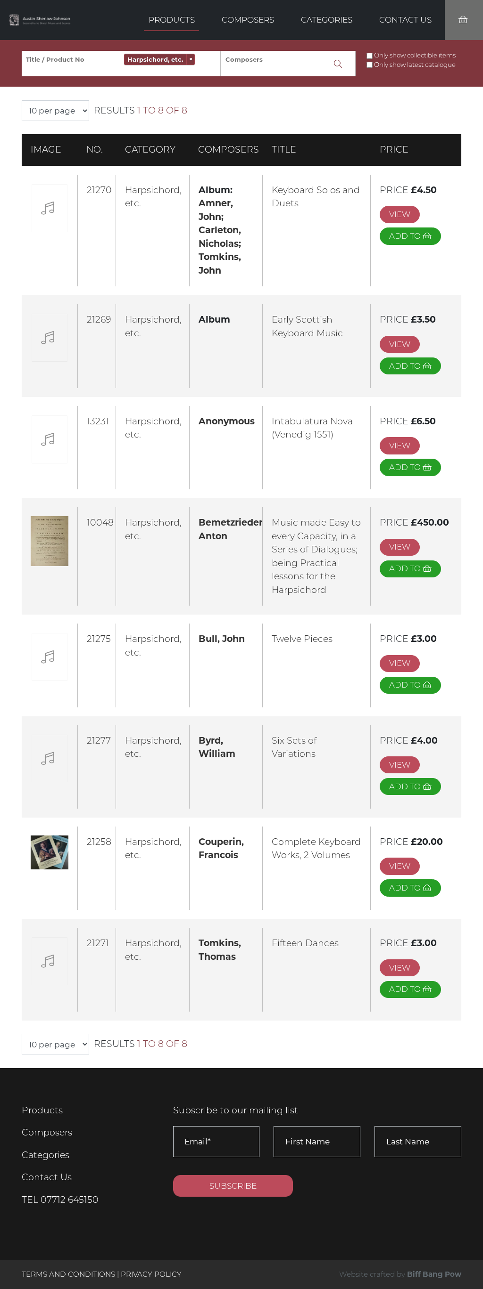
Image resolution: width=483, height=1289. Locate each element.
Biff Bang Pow (434, 1274)
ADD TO (406, 236)
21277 (99, 740)
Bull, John (222, 638)
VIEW (399, 214)
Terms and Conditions (69, 1274)
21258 (99, 841)
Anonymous (227, 421)
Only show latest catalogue (415, 64)
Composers (248, 19)
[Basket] (464, 20)
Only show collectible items (415, 55)
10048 (100, 522)
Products (172, 19)
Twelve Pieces (302, 638)
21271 (98, 943)
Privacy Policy (151, 1274)
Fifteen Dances (305, 943)
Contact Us (405, 19)
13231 (98, 421)
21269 (99, 319)
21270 (99, 190)
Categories (326, 19)
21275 (99, 638)
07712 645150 (70, 1199)
